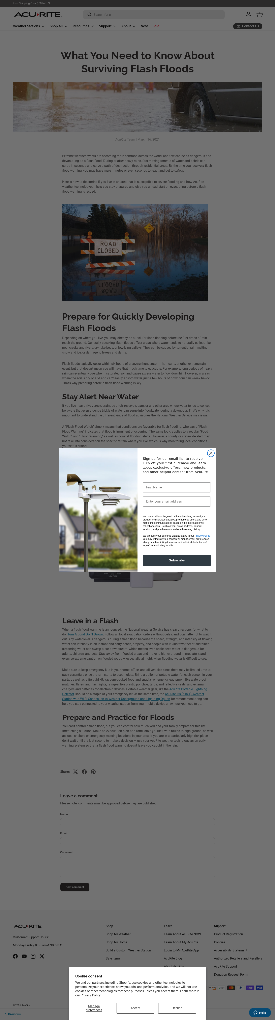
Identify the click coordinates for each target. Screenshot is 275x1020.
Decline (177, 1008)
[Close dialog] (210, 453)
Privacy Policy (91, 995)
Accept (135, 1008)
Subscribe (177, 560)
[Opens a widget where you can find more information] (260, 1013)
